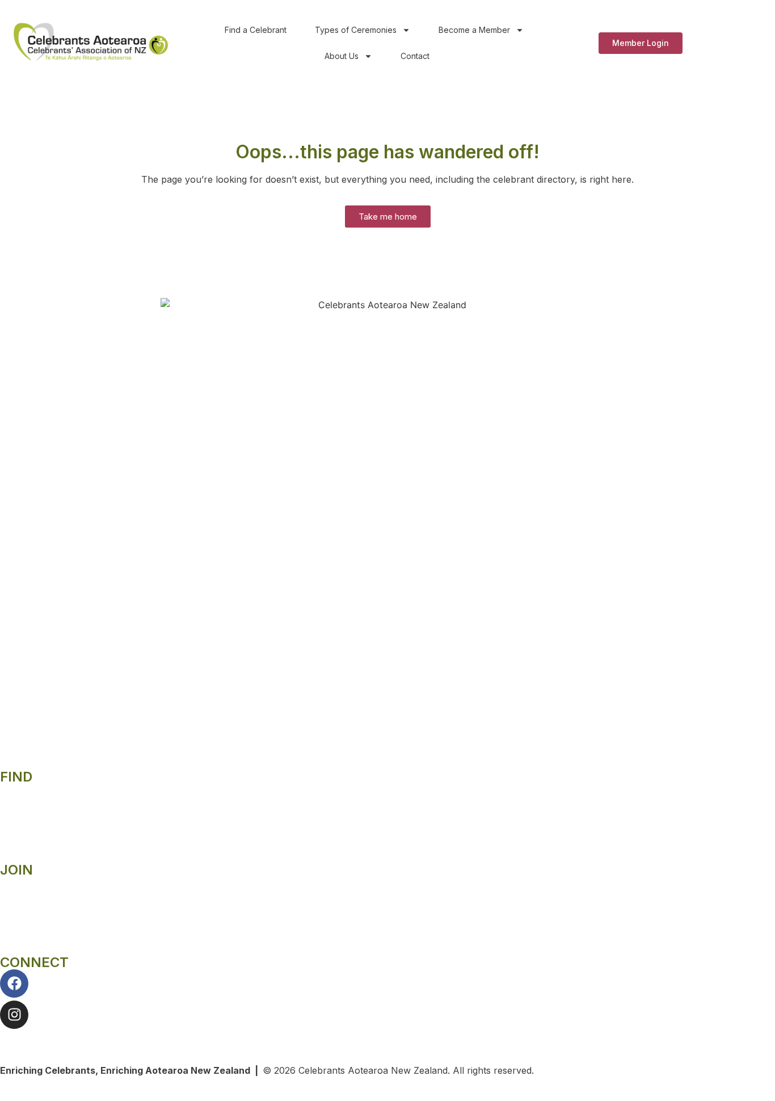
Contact (415, 56)
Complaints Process (43, 790)
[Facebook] (14, 983)
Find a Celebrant (256, 30)
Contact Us (24, 1035)
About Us (342, 56)
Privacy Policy (30, 812)
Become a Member (474, 30)
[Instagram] (14, 1015)
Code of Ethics (31, 834)
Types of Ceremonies (356, 30)
